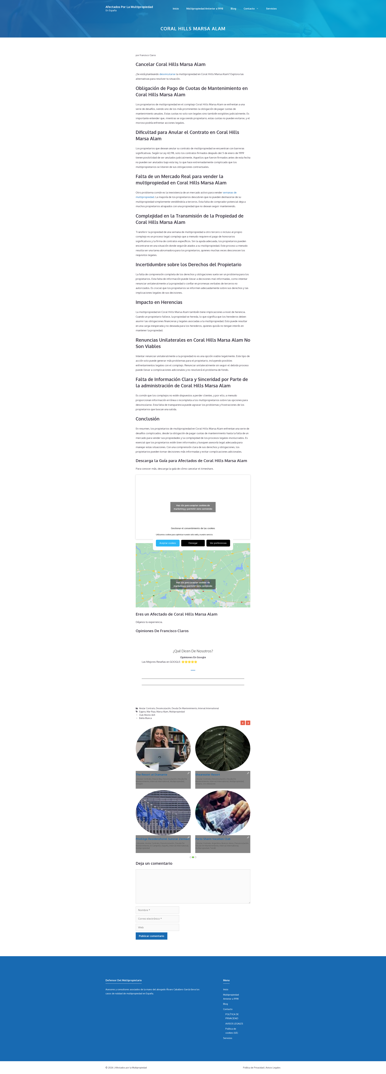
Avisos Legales (273, 1003)
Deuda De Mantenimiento (184, 708)
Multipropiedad (177, 711)
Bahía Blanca (145, 718)
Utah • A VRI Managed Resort (223, 783)
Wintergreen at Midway (210, 774)
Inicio (176, 8)
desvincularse (167, 74)
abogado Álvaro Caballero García (173, 925)
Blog (233, 8)
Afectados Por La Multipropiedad (129, 7)
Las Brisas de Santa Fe (150, 774)
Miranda (173, 781)
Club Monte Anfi (147, 714)
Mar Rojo (151, 711)
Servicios (271, 8)
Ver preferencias (218, 543)
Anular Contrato (147, 708)
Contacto (249, 8)
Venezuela (165, 783)
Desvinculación (163, 708)
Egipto (142, 711)
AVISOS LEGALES (234, 959)
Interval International (208, 708)
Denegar (193, 543)
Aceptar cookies (168, 543)
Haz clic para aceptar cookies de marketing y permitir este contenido (193, 507)
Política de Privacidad (253, 1003)
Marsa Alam (162, 711)
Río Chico (155, 783)
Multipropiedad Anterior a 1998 (204, 8)
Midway (233, 781)
